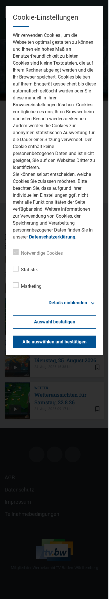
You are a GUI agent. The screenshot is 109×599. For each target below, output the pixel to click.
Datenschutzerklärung (52, 237)
